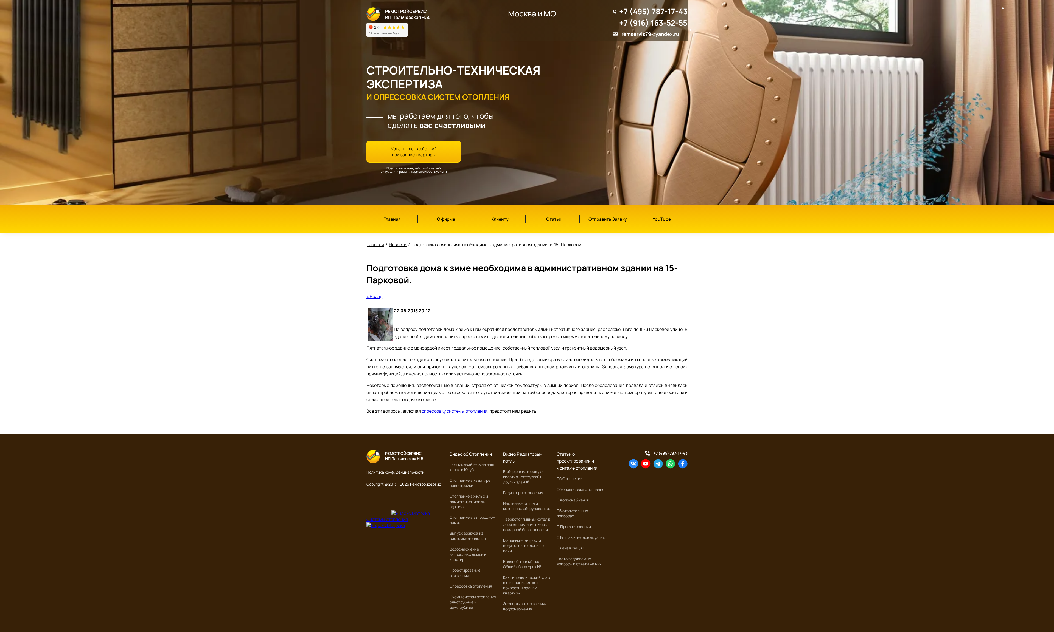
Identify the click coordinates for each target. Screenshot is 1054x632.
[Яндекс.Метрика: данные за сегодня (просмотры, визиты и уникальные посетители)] (410, 513)
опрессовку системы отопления (454, 411)
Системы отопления (387, 519)
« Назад (374, 296)
